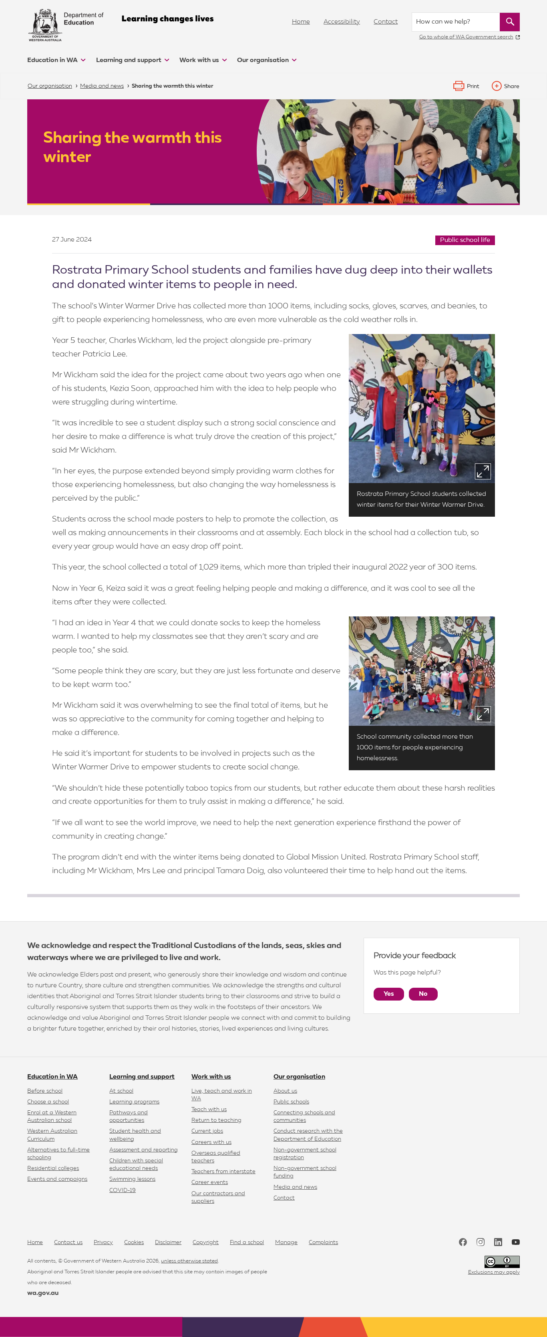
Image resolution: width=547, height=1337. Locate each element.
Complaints (323, 1242)
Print (473, 86)
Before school (44, 1091)
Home (301, 22)
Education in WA (53, 60)
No (423, 994)
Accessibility (342, 22)
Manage (286, 1242)
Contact (386, 22)
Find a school (247, 1242)
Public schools (291, 1102)
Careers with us (211, 1142)
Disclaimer (168, 1242)
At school (121, 1091)
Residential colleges (53, 1168)
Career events (209, 1182)
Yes (389, 994)
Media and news (295, 1187)
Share (511, 86)
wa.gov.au (42, 1293)
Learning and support (129, 60)
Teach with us (209, 1109)
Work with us (200, 60)
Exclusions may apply (494, 1272)
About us (285, 1091)
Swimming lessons (132, 1179)
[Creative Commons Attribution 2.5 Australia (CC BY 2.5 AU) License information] (502, 1262)
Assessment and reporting (143, 1150)
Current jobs (207, 1131)
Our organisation (263, 60)
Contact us (68, 1242)
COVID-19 (122, 1190)
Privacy (103, 1242)
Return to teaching (216, 1120)
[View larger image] (483, 471)
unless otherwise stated (189, 1261)
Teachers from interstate (223, 1171)
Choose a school (48, 1102)
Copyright (206, 1242)
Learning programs (134, 1102)
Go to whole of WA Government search (466, 37)
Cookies (134, 1242)
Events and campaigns (57, 1179)
